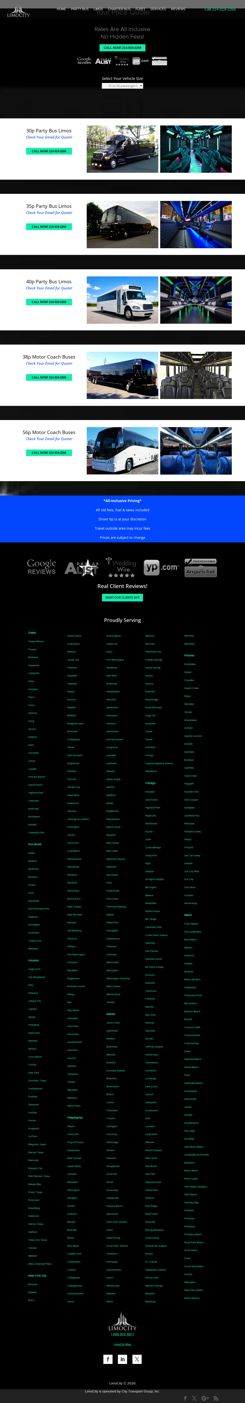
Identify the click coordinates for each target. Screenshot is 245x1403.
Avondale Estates (115, 1070)
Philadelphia (74, 1117)
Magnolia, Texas (37, 1144)
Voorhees (111, 954)
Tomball (32, 1248)
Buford (110, 1094)
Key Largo (189, 1130)
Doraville (111, 1158)
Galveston (33, 1104)
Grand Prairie (35, 784)
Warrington (112, 970)
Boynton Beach (192, 1011)
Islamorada (190, 1099)
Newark (71, 651)
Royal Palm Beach (194, 1242)
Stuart (187, 1258)
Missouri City (35, 1168)
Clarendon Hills (153, 927)
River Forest (151, 1213)
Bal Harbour (190, 1003)
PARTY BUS (80, 9)
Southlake (33, 932)
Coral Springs (191, 1043)
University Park (36, 832)
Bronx (31, 1300)
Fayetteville (112, 1198)
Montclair (72, 882)
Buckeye (189, 759)
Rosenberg (34, 1208)
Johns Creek (113, 1022)
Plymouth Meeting (116, 906)
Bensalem (72, 1182)
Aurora (149, 831)
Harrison (71, 811)
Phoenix (189, 655)
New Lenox (151, 1158)
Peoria (187, 839)
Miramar (188, 971)
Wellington (190, 1282)
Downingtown (113, 635)
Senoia (149, 675)
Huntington (73, 827)
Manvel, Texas (36, 1152)
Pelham (71, 946)
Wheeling (150, 1301)
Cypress (32, 1008)
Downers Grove (153, 958)
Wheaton (150, 1293)
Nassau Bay (34, 1184)
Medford (110, 795)
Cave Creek (190, 775)
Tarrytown (72, 1074)
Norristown (112, 874)
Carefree (189, 767)
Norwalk (71, 922)
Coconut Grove (192, 1035)
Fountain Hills (191, 791)
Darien (70, 747)
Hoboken (72, 683)
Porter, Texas (35, 1192)
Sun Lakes (189, 887)
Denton (32, 729)
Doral (187, 1075)
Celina (31, 760)
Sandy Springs (153, 667)
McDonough (112, 1285)
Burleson (33, 877)
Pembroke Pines (193, 995)
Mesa (187, 696)
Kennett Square (114, 739)
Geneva (149, 1006)
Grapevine (33, 665)
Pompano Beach (193, 1234)
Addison (32, 736)
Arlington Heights (154, 879)
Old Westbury (74, 930)
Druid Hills (111, 1174)
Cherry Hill (72, 1134)
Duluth (110, 1182)
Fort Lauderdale (192, 931)
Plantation (189, 1226)
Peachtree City (153, 651)
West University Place (39, 1263)
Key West (189, 1138)
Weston (188, 947)
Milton (109, 1301)
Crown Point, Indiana (156, 935)
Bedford (32, 861)
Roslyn (70, 994)
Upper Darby (74, 1166)
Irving (31, 721)
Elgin (147, 863)
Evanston (150, 982)
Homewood (151, 1062)
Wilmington (73, 1190)
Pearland (33, 993)
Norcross (150, 643)
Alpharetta (112, 1030)
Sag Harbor (73, 1010)
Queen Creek (191, 688)
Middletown (112, 811)
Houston (33, 960)
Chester (71, 1269)
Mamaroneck (74, 859)
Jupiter (188, 1107)
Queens (32, 1292)
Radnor (110, 914)
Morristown (73, 890)
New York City (37, 1275)
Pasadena (33, 1024)
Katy (30, 985)
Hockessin (112, 715)
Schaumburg (152, 1237)
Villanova (111, 946)
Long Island (73, 643)
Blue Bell (72, 1230)
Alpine (70, 691)
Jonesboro (112, 1253)
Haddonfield (112, 691)
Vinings (149, 755)
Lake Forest (151, 799)
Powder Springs (153, 659)
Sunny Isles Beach (194, 1266)
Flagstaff (189, 783)
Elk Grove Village (154, 967)
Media (109, 803)
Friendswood (35, 1088)
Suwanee (150, 723)
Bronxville (72, 731)
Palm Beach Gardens (195, 1186)
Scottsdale (190, 664)
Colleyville (33, 673)
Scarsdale (72, 1018)
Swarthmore (113, 938)
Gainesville (112, 1213)
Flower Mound (36, 641)
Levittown (111, 763)
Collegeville (73, 1277)
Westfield (72, 1089)
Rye (69, 1002)
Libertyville (151, 1102)
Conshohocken (75, 1293)
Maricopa (189, 823)
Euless (31, 884)
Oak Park (150, 1174)
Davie (187, 1051)
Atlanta (110, 1014)
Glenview (150, 1030)
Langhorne (112, 747)
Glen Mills (111, 675)
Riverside (150, 1221)
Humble (32, 1112)
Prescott (188, 847)
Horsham (111, 723)
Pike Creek (112, 898)
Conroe (32, 1064)
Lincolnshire (151, 1110)
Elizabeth (72, 675)
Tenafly (71, 1081)
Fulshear (33, 1096)
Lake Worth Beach (194, 1146)
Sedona (188, 863)
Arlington (33, 689)
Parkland (189, 1210)
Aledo (31, 853)
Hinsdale (150, 791)
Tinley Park (151, 855)
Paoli (109, 882)
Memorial (33, 1160)
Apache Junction (193, 736)
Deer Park (33, 1072)
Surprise (188, 895)
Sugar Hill (150, 715)
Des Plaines (151, 951)
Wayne (71, 1126)
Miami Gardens (192, 979)
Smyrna (149, 683)
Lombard (150, 1126)
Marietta (110, 1054)
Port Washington (76, 954)
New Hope (112, 850)
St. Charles (151, 1261)
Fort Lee (71, 779)
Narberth (111, 835)
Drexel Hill (111, 643)
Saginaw (33, 916)
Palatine (149, 1198)
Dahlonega (112, 1142)
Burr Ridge (150, 919)
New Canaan (74, 906)
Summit (71, 1058)
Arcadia (188, 743)
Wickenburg (190, 903)
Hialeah (188, 963)
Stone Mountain (153, 707)
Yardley (110, 1002)
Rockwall (33, 657)
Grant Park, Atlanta (116, 1221)
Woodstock (151, 771)
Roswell (110, 1038)
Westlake (33, 948)
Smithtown (73, 1034)
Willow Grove (113, 994)
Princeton (72, 962)
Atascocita (34, 1032)
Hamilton (111, 699)
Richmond (33, 1200)
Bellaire (32, 1048)
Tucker (149, 731)
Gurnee (149, 1038)
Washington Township (118, 978)
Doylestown (73, 1150)
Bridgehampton (75, 723)
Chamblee (112, 1110)
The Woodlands (36, 977)
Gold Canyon (191, 799)
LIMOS (98, 9)
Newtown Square (115, 859)
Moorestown (113, 819)
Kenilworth (151, 1070)
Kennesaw (112, 1261)
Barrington (150, 887)
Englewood (73, 763)
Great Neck (73, 795)
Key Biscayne (191, 1122)
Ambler (71, 1206)
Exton (109, 651)
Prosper (32, 649)
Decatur (110, 1150)
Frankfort (150, 998)
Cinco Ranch (35, 1056)
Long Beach (73, 850)
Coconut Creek (192, 1027)
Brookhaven (112, 1086)
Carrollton (33, 752)
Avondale (189, 751)
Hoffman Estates (154, 1046)
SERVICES (158, 9)
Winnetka (189, 643)
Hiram (109, 1230)
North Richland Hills (38, 908)
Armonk (71, 699)
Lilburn (110, 1277)
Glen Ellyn (150, 1014)
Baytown (33, 1040)
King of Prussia (75, 1142)
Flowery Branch (114, 1206)
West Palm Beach (193, 1290)
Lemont (149, 1094)
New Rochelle (74, 914)
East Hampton (74, 755)
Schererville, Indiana (156, 1245)
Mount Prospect (153, 1150)
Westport (72, 1097)
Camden (72, 1174)
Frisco (31, 705)
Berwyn (71, 1221)
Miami (188, 914)
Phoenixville (112, 890)
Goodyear (189, 807)
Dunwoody (112, 1190)
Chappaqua (73, 739)
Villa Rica (150, 747)
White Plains (74, 1105)
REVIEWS (178, 9)
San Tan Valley (192, 855)
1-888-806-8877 (122, 1334)
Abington (72, 1198)
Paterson (72, 667)
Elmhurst (150, 975)
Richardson (34, 816)
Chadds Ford (74, 1253)
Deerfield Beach (192, 1059)
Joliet (148, 839)
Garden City (73, 787)
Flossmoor (150, 990)
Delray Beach (191, 1067)
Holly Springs (113, 1237)
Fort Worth (35, 844)
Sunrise (188, 1274)
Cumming (111, 1134)
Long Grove (151, 1134)
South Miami (191, 1250)
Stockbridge (151, 699)
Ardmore (72, 1213)
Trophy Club (34, 940)
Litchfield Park (191, 815)
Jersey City (73, 659)
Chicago (150, 783)
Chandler (189, 680)
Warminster (112, 962)
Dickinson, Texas (37, 1080)
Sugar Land (34, 969)
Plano (31, 697)
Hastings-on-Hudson (78, 819)
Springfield (112, 930)
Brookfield (150, 903)
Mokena (149, 1142)
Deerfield (150, 943)
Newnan (149, 635)
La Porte (32, 1136)
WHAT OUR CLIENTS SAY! (122, 597)
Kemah (32, 1120)
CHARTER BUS (119, 9)
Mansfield (33, 900)
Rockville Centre (76, 986)
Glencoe (149, 1022)
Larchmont (73, 842)
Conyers (110, 1118)
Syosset (71, 1066)
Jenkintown (112, 731)
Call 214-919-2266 (220, 9)
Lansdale (111, 755)
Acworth (110, 1062)
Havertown (112, 707)
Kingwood (33, 1128)
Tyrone (149, 739)
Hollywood (190, 987)
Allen (31, 745)
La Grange (150, 1078)
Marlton (110, 787)
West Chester (113, 986)
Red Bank (72, 970)
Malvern (110, 771)
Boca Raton (190, 939)
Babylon (71, 707)
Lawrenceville (113, 1269)
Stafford (32, 1232)
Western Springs (154, 1285)
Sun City (188, 879)
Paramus (72, 938)
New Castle (112, 842)
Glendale (189, 704)
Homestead (190, 1091)
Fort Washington (115, 659)
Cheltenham (74, 1261)
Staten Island (74, 635)
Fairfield (71, 771)
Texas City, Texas (37, 1239)
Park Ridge (151, 1206)
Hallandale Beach (193, 1083)
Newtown (111, 866)
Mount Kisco (74, 898)
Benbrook (33, 868)
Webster (32, 1255)
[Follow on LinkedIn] (122, 1359)
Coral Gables (191, 923)
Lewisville (33, 800)
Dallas (32, 632)
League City (34, 1000)
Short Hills (72, 1026)
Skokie (149, 1253)
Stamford (72, 1050)
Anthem (188, 727)
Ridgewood (73, 978)
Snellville (150, 691)
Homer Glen (151, 1054)
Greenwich (73, 803)
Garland (32, 713)
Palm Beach (190, 1194)
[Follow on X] (137, 1359)
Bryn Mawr (73, 1245)
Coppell (32, 768)
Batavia (149, 895)
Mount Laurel (113, 827)
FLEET (140, 9)
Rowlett (32, 824)
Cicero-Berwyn (153, 847)
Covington (111, 1126)
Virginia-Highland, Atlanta (159, 763)
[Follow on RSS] (215, 1398)
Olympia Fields (153, 1182)
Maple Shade (113, 779)
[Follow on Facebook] (108, 1359)
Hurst (31, 892)
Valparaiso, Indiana (155, 1269)
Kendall (188, 1114)
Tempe (188, 712)
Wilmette (189, 635)
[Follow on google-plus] (205, 1398)
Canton (110, 1102)
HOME (61, 9)
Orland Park (151, 1190)
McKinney (33, 808)
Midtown (111, 1293)
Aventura (189, 955)
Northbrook (151, 823)
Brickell (188, 1019)
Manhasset (73, 866)
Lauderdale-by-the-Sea (196, 1154)
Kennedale (34, 924)
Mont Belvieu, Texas (39, 1176)
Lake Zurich (151, 1086)
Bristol (70, 1237)
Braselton (111, 1078)
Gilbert (187, 672)
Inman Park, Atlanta (117, 1245)
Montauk (72, 874)
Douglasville (112, 1166)
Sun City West (191, 871)
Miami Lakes (191, 1178)
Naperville (150, 815)
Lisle (147, 1118)
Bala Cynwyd (74, 1158)
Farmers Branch (36, 776)
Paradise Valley (192, 831)
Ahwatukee (190, 720)
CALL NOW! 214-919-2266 (122, 47)
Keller (31, 681)
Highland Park (35, 792)
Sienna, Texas (35, 1224)
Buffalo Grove (152, 911)
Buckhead (111, 1046)
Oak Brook (151, 1166)
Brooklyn (33, 1284)
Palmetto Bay (191, 1202)
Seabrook (33, 1216)
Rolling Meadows (154, 1230)
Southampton (74, 1042)
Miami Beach (191, 1170)
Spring (31, 1017)
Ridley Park (112, 922)
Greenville (111, 683)
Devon (70, 1301)
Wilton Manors (192, 1298)
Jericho (71, 835)
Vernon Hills (151, 1277)
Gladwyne (111, 667)
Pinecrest (189, 1218)
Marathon (189, 1162)
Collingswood (74, 1285)
